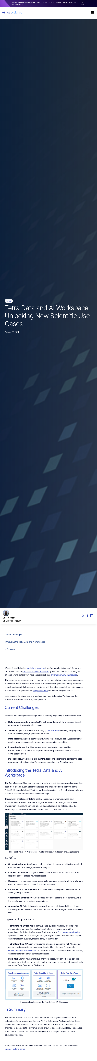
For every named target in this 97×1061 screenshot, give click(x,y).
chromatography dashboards (64, 675)
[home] (12, 12)
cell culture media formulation (35, 671)
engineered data (40, 690)
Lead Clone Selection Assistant (22, 950)
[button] (92, 13)
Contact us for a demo (15, 1049)
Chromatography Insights (69, 932)
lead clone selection (36, 668)
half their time (53, 730)
